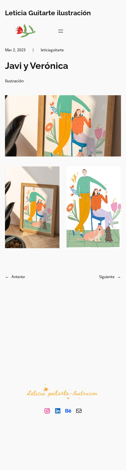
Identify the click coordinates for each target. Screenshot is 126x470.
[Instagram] (47, 410)
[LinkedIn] (57, 410)
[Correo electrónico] (78, 410)
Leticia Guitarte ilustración (48, 13)
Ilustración (14, 81)
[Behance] (68, 410)
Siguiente (107, 276)
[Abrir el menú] (60, 31)
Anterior (18, 276)
